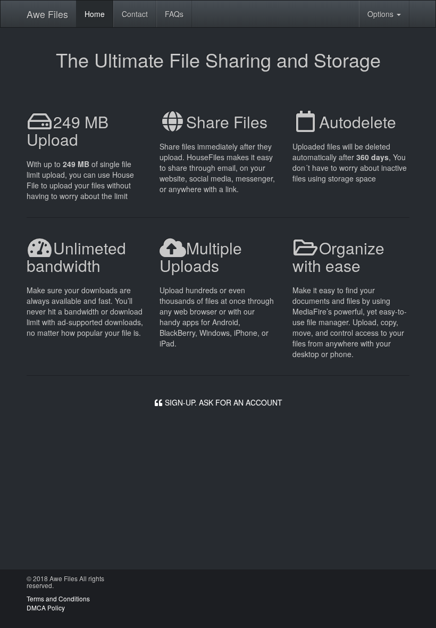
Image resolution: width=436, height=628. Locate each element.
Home (95, 14)
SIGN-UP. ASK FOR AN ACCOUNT (222, 402)
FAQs (174, 14)
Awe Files (47, 14)
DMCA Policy (46, 607)
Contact (135, 14)
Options (381, 14)
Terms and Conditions (58, 598)
